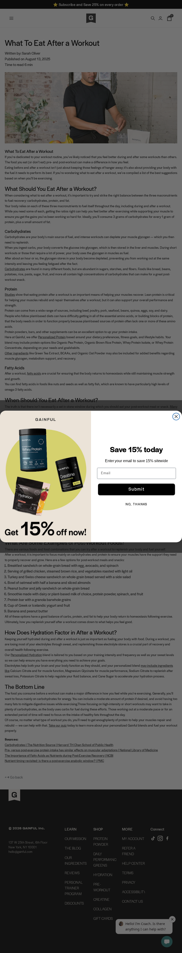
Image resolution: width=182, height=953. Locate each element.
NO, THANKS (137, 504)
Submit (136, 489)
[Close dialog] (176, 416)
